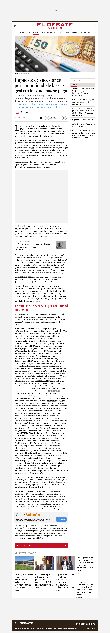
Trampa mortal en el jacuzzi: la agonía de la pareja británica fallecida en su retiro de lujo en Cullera (83, 92)
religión (74, 32)
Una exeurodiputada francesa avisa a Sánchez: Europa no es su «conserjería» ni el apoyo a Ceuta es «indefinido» (83, 134)
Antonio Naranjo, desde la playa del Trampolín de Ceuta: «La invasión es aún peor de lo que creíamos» (83, 111)
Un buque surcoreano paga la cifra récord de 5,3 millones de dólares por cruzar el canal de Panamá (85, 588)
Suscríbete (61, 519)
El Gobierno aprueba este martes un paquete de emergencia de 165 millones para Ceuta (44, 579)
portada (23, 32)
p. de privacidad (52, 629)
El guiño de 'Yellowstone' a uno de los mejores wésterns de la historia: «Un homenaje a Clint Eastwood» (83, 123)
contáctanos (28, 629)
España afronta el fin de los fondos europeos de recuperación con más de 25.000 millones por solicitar (65, 580)
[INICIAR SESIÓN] (96, 26)
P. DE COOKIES (62, 629)
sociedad (60, 32)
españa (29, 32)
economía (36, 32)
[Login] (96, 26)
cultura (67, 32)
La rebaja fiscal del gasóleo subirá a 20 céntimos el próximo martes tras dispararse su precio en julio (85, 563)
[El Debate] (55, 24)
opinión (43, 32)
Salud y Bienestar (84, 32)
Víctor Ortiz (18, 249)
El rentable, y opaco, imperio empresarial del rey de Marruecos (83, 102)
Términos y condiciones (40, 629)
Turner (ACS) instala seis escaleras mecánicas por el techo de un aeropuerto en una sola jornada (24, 580)
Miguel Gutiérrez (25, 249)
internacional (51, 32)
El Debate (24, 112)
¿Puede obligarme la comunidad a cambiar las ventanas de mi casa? (34, 245)
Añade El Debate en (54, 118)
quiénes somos (19, 629)
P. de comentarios (71, 629)
